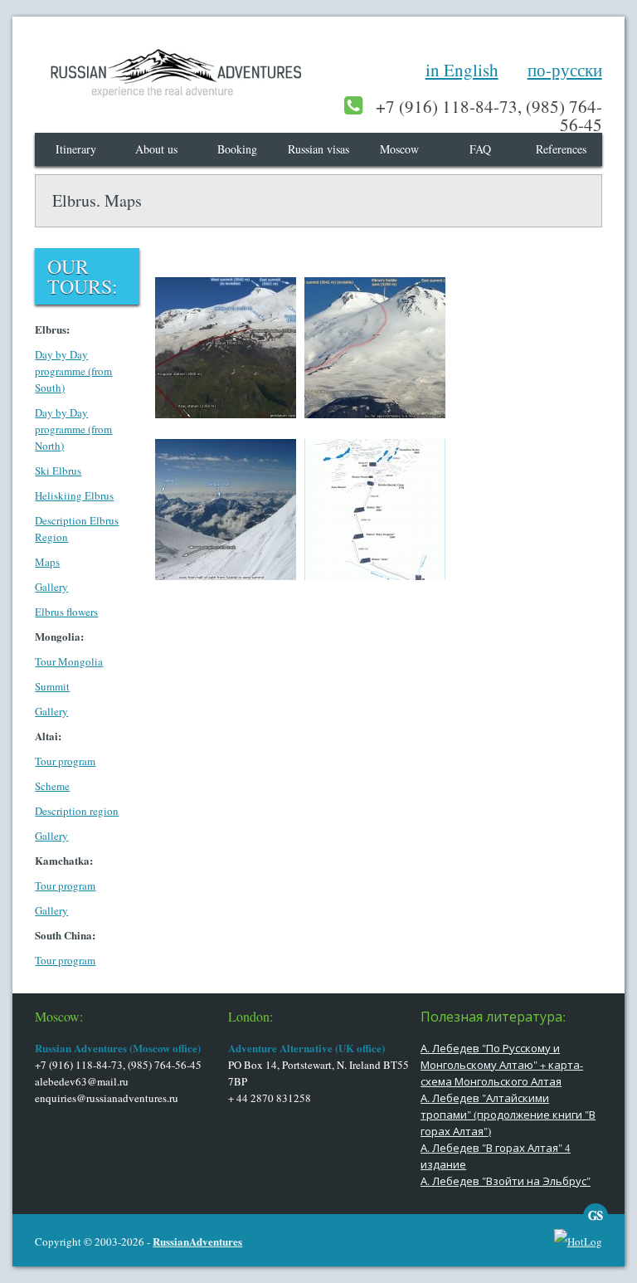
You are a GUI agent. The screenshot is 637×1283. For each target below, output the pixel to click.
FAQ (480, 149)
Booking (237, 149)
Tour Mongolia (69, 661)
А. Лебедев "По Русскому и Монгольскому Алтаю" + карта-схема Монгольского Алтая (502, 1065)
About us (156, 149)
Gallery (51, 586)
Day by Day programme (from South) (73, 371)
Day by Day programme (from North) (73, 429)
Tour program (65, 761)
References (561, 149)
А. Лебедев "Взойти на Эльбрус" (506, 1180)
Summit (52, 686)
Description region (77, 810)
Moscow (399, 149)
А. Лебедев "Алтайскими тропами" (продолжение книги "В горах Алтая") (508, 1114)
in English (461, 69)
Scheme (52, 785)
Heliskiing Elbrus (74, 495)
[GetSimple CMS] (595, 1224)
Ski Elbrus (58, 470)
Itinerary (76, 149)
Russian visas (318, 149)
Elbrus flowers (66, 611)
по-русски (565, 69)
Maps (47, 561)
